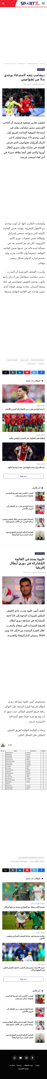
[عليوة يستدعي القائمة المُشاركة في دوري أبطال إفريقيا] (23, 590)
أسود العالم (21, 63)
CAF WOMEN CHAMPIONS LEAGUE (31, 858)
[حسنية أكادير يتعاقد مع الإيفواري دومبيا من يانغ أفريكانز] (23, 891)
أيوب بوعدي (24, 360)
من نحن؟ (19, 1065)
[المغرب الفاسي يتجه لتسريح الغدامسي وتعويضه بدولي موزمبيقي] (40, 496)
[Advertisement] (23, 35)
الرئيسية (42, 63)
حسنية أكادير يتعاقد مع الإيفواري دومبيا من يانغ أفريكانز (24, 907)
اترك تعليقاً (23, 476)
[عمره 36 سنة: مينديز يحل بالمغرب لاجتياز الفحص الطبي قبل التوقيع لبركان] (23, 952)
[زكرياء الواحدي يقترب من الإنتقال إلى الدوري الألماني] (23, 393)
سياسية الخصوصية (23, 1069)
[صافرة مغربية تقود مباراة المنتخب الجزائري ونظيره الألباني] (23, 920)
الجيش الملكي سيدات (37, 861)
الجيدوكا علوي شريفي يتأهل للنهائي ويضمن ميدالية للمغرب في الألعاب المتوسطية (17, 520)
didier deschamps (37, 360)
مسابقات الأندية (40, 553)
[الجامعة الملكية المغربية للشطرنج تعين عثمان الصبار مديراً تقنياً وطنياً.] (40, 535)
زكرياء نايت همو (37, 84)
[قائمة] (43, 3)
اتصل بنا (12, 1065)
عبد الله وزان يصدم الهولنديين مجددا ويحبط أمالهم (26, 467)
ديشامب (41, 363)
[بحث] (3, 3)
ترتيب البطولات (28, 1065)
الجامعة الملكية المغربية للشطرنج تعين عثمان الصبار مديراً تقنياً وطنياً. (19, 533)
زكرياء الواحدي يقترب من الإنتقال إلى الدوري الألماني (25, 409)
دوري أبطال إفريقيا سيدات (19, 861)
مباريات (37, 1065)
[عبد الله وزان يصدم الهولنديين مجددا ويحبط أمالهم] (23, 451)
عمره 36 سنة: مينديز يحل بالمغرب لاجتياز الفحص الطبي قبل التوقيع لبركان (24, 968)
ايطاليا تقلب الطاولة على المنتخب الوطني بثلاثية (27, 438)
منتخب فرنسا (31, 363)
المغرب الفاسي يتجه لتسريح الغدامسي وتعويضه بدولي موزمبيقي (19, 494)
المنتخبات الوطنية (32, 63)
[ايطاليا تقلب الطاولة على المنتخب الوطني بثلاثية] (23, 422)
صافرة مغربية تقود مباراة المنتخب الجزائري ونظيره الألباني (26, 937)
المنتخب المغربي (12, 360)
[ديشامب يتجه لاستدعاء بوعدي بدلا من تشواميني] (23, 102)
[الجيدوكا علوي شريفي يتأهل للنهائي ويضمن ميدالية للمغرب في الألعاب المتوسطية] (40, 522)
